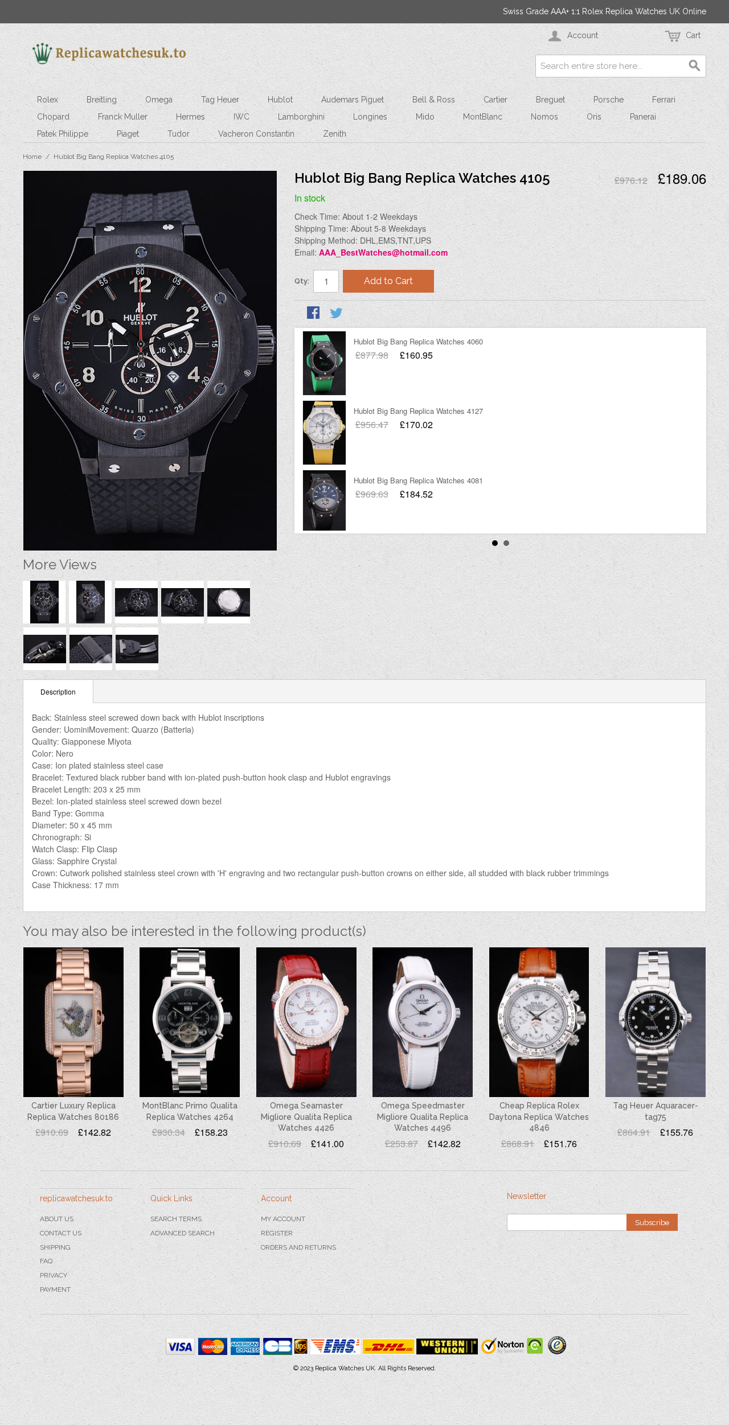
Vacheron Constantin (256, 133)
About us (56, 1219)
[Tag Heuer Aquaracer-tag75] (655, 1022)
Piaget (128, 133)
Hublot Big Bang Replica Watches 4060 (418, 341)
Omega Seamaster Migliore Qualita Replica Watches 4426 (306, 1116)
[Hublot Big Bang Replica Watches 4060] (324, 363)
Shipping (55, 1247)
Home (32, 157)
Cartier (495, 99)
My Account (283, 1219)
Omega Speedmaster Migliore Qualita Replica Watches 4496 (422, 1116)
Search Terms (176, 1219)
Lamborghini (301, 116)
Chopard (53, 116)
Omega (159, 99)
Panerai (643, 116)
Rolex (47, 99)
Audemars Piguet (352, 99)
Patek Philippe (62, 133)
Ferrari (663, 99)
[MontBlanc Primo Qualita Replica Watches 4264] (189, 1022)
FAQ (46, 1261)
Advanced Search (182, 1233)
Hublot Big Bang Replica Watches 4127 (418, 410)
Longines (370, 116)
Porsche (608, 99)
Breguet (550, 99)
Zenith (334, 133)
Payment (55, 1289)
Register (277, 1233)
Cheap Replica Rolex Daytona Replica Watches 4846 (539, 1116)
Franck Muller (123, 116)
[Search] (694, 66)
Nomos (544, 116)
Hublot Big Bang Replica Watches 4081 (418, 480)
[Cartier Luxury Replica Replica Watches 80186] (73, 1022)
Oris (594, 116)
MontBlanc (482, 116)
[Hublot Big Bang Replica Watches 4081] (324, 502)
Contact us (60, 1233)
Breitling (102, 99)
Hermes (190, 116)
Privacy (53, 1275)
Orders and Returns (298, 1247)
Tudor (178, 133)
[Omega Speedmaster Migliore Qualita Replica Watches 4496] (422, 1022)
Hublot (280, 99)
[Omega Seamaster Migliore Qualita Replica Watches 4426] (306, 1022)
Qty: (301, 281)
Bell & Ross (433, 99)
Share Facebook (314, 313)
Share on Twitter (337, 313)
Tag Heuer (220, 99)
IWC (241, 116)
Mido (425, 116)
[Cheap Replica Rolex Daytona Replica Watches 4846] (539, 1022)
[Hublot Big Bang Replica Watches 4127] (324, 432)
